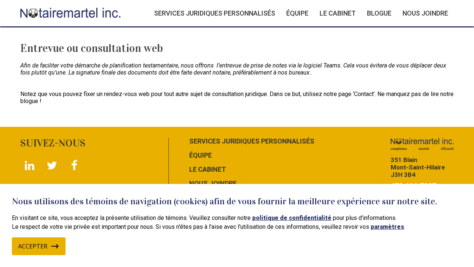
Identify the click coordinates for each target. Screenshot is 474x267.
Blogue (379, 13)
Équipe (297, 13)
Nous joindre (425, 13)
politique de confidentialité (291, 217)
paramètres (387, 226)
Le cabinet (338, 13)
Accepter (32, 246)
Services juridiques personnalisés (214, 13)
